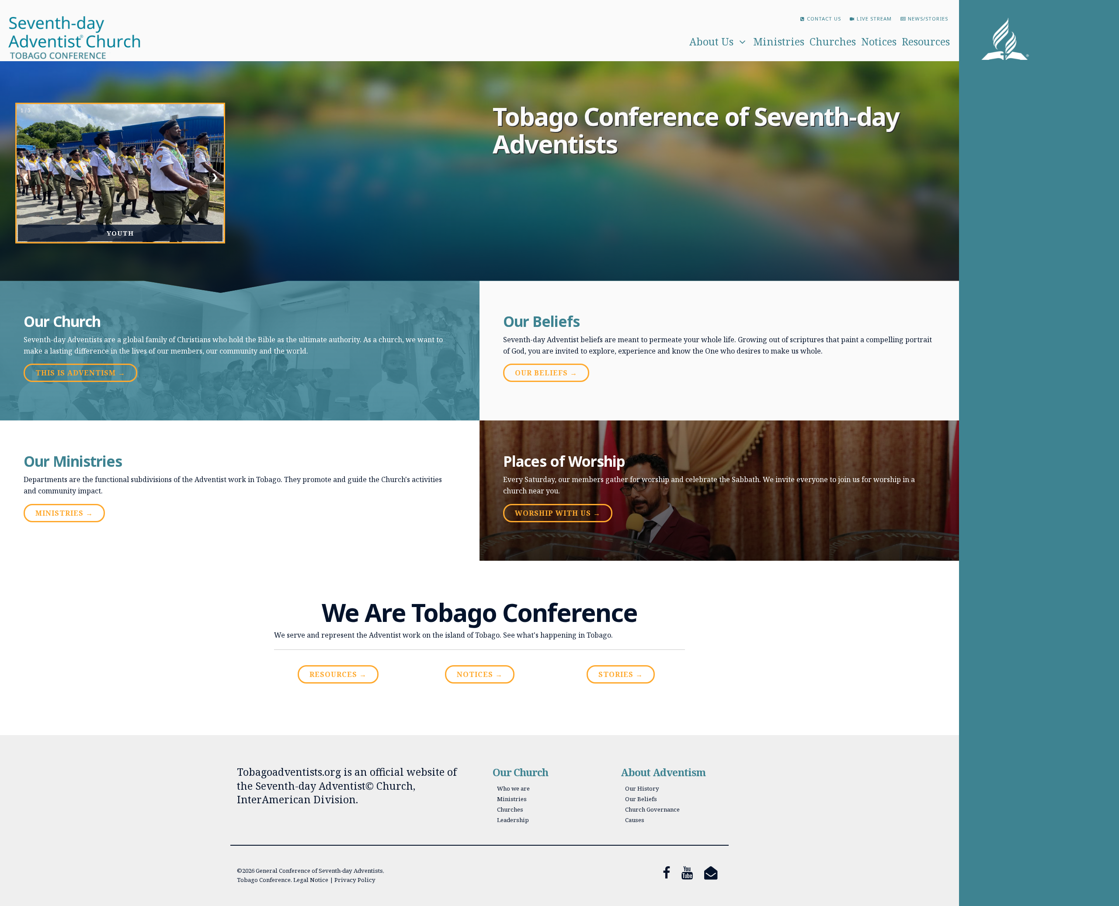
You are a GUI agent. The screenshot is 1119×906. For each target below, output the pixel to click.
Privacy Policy (354, 880)
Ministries (778, 42)
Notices (879, 42)
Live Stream (874, 18)
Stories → (620, 674)
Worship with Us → (558, 513)
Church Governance (652, 809)
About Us (711, 42)
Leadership (513, 820)
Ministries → (64, 513)
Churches (833, 42)
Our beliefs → (546, 373)
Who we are (513, 788)
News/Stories (928, 18)
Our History (642, 788)
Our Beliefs (641, 799)
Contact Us (824, 18)
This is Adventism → (80, 373)
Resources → (338, 674)
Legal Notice (310, 880)
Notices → (480, 674)
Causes (634, 820)
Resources (926, 42)
